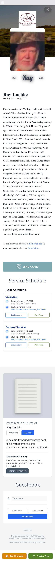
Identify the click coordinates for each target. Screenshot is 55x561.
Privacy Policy (20, 538)
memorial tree (35, 243)
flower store (33, 247)
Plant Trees (39, 315)
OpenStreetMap (30, 542)
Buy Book (28, 432)
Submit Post (27, 516)
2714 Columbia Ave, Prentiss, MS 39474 (28, 309)
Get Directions (16, 315)
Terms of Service (35, 538)
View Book (13, 432)
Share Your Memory (17, 471)
